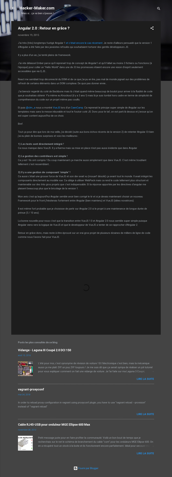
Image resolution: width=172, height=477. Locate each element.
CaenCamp (77, 107)
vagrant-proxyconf (31, 389)
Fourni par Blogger (88, 468)
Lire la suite (145, 378)
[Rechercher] (159, 9)
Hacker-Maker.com (36, 8)
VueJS (56, 107)
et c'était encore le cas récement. (84, 42)
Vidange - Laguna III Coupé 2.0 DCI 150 (44, 350)
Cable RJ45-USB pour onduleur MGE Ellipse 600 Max (54, 424)
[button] (152, 28)
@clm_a (30, 107)
